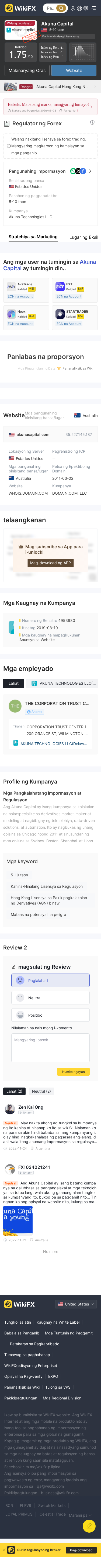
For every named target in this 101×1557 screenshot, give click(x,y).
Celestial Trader (53, 1514)
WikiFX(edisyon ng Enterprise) (30, 1365)
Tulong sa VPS (58, 1387)
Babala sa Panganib (21, 1333)
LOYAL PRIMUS (19, 1514)
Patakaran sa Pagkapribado (34, 1343)
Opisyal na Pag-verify (23, 1376)
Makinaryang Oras (27, 70)
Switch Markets (51, 1505)
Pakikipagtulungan (20, 1398)
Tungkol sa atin (17, 1322)
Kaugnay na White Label (58, 1322)
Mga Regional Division (62, 1398)
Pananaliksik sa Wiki (22, 1387)
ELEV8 (25, 1505)
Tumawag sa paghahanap (27, 1354)
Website (74, 70)
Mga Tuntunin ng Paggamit (69, 1333)
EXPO (53, 1376)
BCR (9, 1505)
